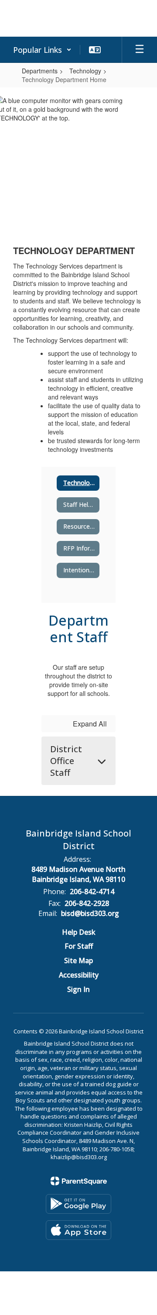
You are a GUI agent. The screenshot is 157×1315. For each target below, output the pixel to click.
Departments (40, 70)
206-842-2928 (87, 903)
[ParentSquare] (78, 1181)
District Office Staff (66, 760)
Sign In (78, 989)
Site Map (78, 960)
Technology (85, 70)
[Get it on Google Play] (78, 1204)
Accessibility (79, 975)
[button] (42, 50)
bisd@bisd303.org (90, 913)
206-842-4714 (92, 891)
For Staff (79, 946)
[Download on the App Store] (78, 1230)
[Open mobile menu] (139, 50)
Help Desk (79, 932)
